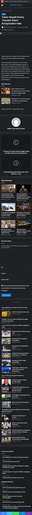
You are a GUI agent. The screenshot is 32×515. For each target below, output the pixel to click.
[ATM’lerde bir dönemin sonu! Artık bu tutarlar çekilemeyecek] (6, 389)
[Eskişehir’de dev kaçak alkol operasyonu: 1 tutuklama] (6, 355)
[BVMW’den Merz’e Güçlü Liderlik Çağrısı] (6, 382)
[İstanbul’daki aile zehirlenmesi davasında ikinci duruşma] (6, 432)
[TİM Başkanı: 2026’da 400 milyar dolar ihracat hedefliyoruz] (6, 370)
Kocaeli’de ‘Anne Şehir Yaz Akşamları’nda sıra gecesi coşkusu (23, 214)
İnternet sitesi (5, 279)
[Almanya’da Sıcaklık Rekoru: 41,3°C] (6, 348)
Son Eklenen (16, 302)
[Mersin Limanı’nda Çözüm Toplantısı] (6, 425)
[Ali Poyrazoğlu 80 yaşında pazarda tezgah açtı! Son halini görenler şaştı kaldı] (24, 188)
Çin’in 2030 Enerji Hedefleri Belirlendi (12, 375)
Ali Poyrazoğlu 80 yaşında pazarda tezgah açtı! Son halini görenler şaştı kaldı (23, 196)
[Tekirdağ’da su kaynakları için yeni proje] (6, 397)
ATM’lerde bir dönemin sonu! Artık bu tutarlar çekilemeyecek (20, 388)
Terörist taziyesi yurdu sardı (20, 312)
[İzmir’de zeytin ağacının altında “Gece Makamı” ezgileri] (24, 224)
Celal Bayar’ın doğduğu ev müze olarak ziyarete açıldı (8, 214)
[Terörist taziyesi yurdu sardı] (6, 314)
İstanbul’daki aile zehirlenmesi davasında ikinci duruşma (21, 431)
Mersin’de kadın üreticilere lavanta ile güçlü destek (7, 231)
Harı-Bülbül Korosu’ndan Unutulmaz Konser (15, 307)
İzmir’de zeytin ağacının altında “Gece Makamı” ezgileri (24, 231)
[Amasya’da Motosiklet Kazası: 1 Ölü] (6, 334)
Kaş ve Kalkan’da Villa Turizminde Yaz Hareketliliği (20, 438)
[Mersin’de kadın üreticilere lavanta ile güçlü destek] (8, 224)
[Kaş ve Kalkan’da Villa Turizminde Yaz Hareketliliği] (6, 440)
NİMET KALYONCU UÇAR (10, 27)
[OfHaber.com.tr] (16, 5)
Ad (2, 267)
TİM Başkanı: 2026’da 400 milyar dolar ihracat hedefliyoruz (19, 369)
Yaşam (10, 10)
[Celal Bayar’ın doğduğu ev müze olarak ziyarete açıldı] (8, 207)
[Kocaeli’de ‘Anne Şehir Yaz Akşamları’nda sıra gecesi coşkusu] (24, 207)
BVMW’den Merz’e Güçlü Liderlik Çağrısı (19, 380)
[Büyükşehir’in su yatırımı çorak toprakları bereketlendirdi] (5, 101)
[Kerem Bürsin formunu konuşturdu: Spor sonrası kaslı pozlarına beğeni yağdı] (5, 91)
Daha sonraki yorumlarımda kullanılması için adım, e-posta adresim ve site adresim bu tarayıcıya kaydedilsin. (15, 288)
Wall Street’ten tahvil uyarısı (20, 402)
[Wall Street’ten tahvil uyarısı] (6, 404)
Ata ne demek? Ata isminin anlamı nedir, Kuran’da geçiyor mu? (7, 195)
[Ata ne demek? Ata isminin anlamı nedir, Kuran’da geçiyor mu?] (8, 188)
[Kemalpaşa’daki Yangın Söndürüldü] (6, 363)
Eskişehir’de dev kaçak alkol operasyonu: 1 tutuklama (20, 354)
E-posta (3, 273)
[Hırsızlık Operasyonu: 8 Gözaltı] (6, 418)
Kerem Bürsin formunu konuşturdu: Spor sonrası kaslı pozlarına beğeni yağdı (21, 91)
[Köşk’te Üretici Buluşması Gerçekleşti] (6, 341)
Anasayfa (5, 10)
